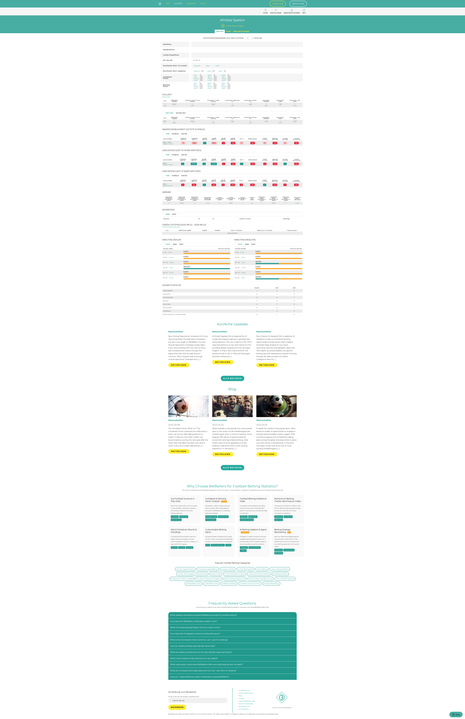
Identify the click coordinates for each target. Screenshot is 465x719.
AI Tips (202, 3)
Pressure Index (216, 574)
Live (167, 3)
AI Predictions (243, 709)
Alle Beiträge (232, 378)
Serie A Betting (262, 569)
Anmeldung (298, 4)
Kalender (178, 3)
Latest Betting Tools (211, 583)
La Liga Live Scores (227, 569)
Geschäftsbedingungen (247, 701)
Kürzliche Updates (232, 324)
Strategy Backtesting (271, 583)
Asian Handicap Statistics (279, 569)
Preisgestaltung (244, 690)
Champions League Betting (207, 569)
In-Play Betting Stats (245, 569)
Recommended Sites (246, 704)
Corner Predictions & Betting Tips (260, 579)
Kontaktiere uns (244, 706)
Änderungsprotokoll (246, 693)
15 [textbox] (247, 38)
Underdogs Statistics (280, 574)
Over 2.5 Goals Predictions (285, 579)
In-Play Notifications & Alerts (234, 574)
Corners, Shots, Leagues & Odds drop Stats (192, 574)
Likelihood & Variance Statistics (259, 574)
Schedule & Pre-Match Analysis (181, 579)
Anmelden (277, 4)
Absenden (177, 707)
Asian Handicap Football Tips (235, 579)
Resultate (191, 3)
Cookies (241, 698)
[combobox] (248, 38)
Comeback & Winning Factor (250, 583)
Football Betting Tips (193, 583)
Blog (232, 389)
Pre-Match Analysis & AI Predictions (208, 579)
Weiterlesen (178, 365)
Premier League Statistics (185, 569)
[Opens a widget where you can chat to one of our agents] (456, 715)
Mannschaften (175, 332)
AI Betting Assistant (229, 583)
